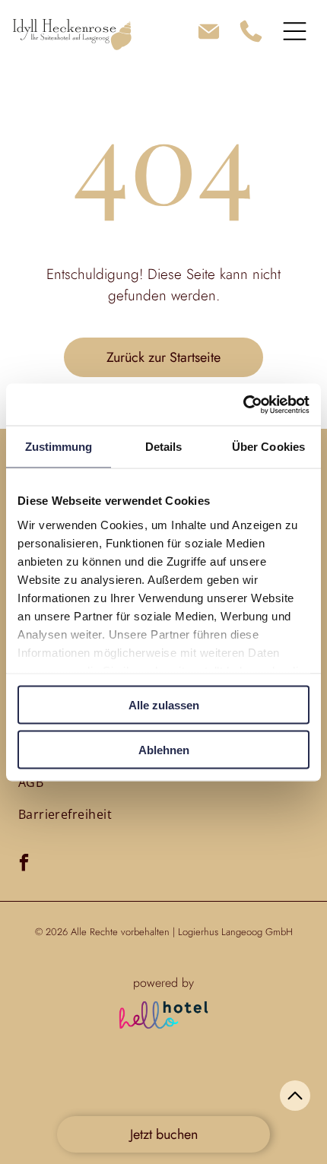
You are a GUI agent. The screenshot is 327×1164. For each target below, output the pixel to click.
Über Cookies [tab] (268, 446)
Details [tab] (164, 446)
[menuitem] (31, 782)
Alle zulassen (164, 705)
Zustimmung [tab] (59, 446)
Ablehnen (163, 749)
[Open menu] (294, 31)
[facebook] (24, 864)
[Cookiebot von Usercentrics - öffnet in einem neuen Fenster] (243, 404)
